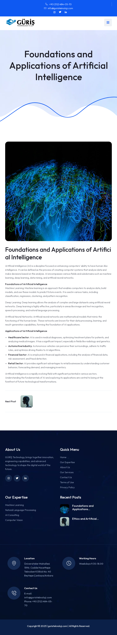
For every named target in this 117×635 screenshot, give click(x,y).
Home (63, 457)
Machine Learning (14, 504)
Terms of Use (67, 482)
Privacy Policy (67, 487)
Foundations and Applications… (83, 507)
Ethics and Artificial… (85, 518)
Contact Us (66, 477)
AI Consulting (12, 515)
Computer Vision (14, 520)
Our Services (67, 472)
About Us (65, 467)
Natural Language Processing (20, 509)
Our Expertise (67, 462)
